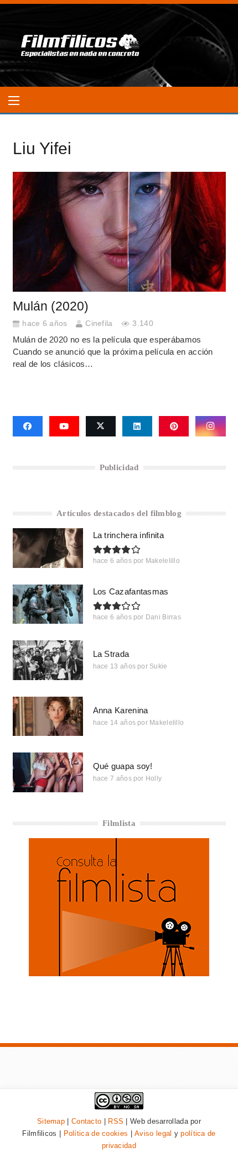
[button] (14, 100)
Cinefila (98, 323)
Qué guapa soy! (123, 766)
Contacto (86, 1121)
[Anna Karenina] (48, 716)
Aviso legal (153, 1133)
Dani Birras (163, 617)
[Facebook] (28, 426)
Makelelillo (163, 561)
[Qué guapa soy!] (48, 772)
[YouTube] (64, 426)
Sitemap (51, 1121)
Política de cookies (96, 1133)
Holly (154, 778)
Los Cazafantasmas (131, 591)
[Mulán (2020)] (119, 232)
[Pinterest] (174, 426)
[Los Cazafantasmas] (48, 604)
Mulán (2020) (51, 306)
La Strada (111, 654)
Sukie (158, 666)
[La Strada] (48, 660)
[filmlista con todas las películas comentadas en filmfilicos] (119, 973)
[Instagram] (210, 426)
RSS (115, 1121)
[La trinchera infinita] (48, 547)
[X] (101, 426)
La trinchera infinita (128, 535)
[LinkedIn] (137, 426)
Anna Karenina (120, 710)
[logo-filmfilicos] (80, 45)
